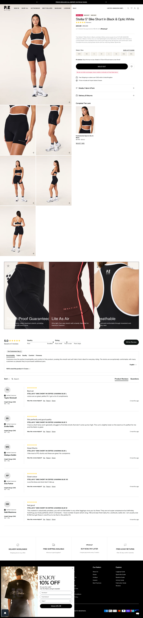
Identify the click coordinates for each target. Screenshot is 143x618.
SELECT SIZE (80, 143)
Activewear (35, 8)
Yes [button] (44, 401)
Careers (95, 580)
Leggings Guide (120, 572)
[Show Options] (70, 601)
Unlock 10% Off (56, 606)
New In (16, 8)
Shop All (25, 8)
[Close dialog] (72, 568)
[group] (15, 341)
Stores (95, 574)
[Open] (5, 612)
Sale (74, 8)
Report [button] (48, 401)
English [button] (132, 365)
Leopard (67, 8)
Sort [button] (6, 379)
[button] (105, 22)
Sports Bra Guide (121, 574)
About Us (95, 572)
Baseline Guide (120, 577)
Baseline (58, 8)
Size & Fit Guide (129, 50)
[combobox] (55, 601)
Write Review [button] (131, 342)
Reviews (118, 586)
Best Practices (97, 583)
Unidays (95, 577)
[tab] (121, 379)
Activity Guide (120, 580)
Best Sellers (47, 8)
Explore (119, 567)
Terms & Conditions (75, 594)
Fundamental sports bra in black (84, 136)
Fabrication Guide (121, 583)
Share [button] (53, 401)
